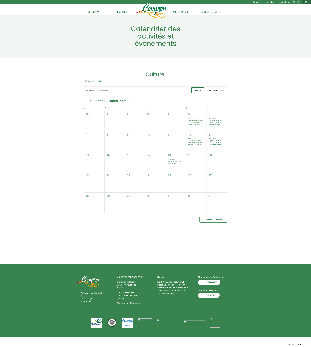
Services (121, 12)
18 (169, 155)
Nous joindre (284, 2)
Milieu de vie (180, 12)
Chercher (197, 90)
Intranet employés (88, 299)
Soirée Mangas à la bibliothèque (174, 162)
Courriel (120, 298)
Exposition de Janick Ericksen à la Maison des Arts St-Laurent (195, 122)
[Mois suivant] (90, 100)
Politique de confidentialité (91, 293)
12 (189, 134)
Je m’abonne (211, 282)
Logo (151, 11)
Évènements (89, 81)
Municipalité (96, 12)
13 (210, 134)
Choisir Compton (211, 12)
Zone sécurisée (87, 296)
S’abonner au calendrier (212, 219)
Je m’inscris (210, 295)
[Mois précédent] (85, 100)
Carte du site (86, 302)
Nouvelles (269, 2)
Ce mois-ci (99, 101)
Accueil (256, 2)
